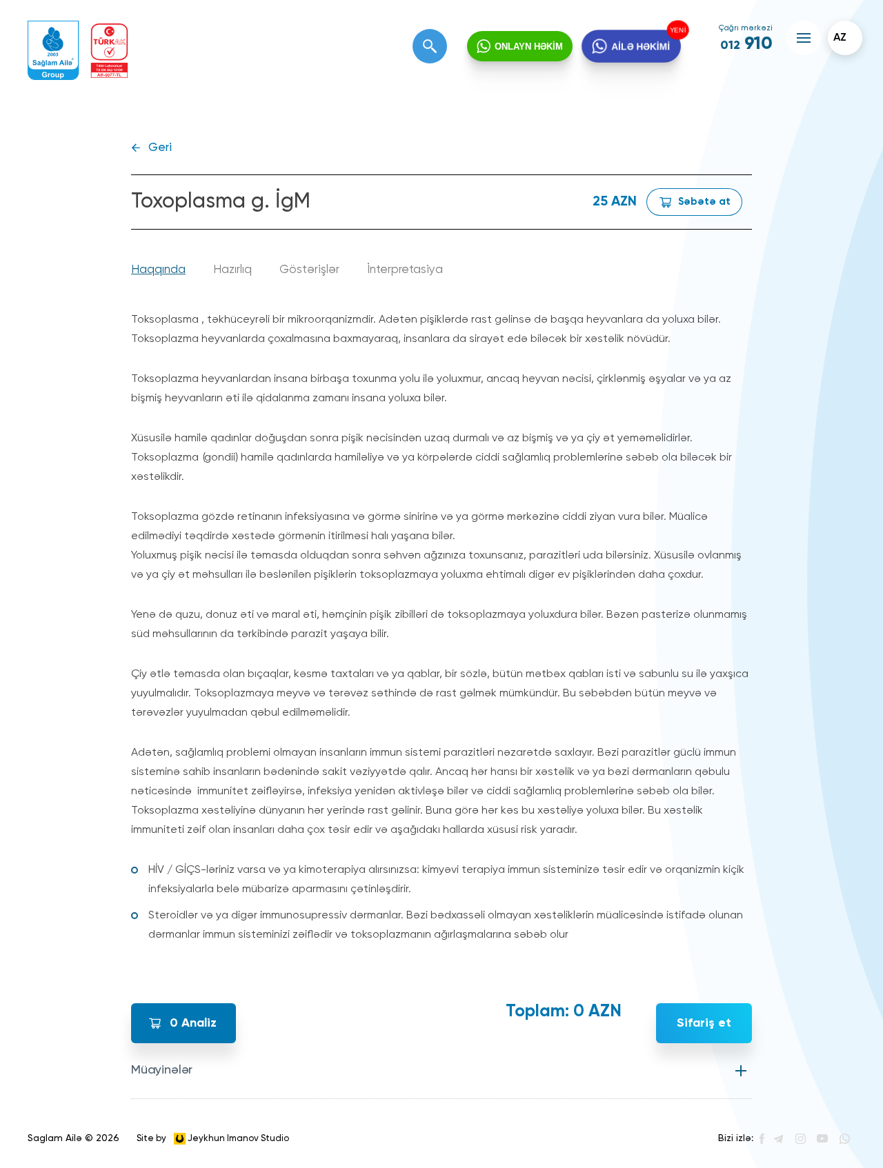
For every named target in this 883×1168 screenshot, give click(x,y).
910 (746, 44)
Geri (160, 148)
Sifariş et (704, 1023)
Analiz (193, 1023)
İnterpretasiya (405, 270)
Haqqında (158, 270)
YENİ (674, 31)
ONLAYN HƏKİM (529, 46)
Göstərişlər (309, 270)
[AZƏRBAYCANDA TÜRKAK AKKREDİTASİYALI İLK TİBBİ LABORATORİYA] (109, 51)
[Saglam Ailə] (53, 51)
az (839, 37)
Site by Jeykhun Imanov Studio (213, 1138)
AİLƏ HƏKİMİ (640, 46)
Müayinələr (161, 1070)
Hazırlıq (232, 270)
